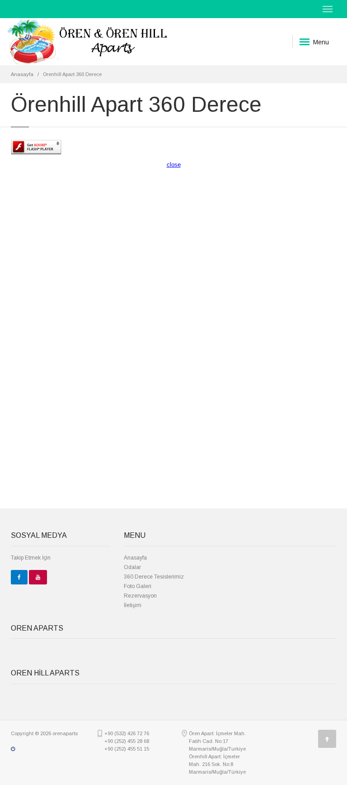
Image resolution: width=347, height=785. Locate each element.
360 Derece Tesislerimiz (154, 577)
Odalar (132, 567)
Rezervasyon (140, 596)
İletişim (132, 605)
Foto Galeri (137, 586)
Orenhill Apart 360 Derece (72, 74)
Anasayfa (22, 74)
